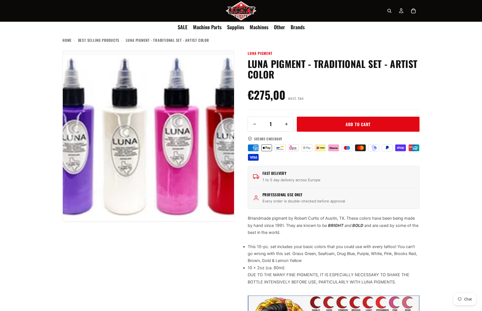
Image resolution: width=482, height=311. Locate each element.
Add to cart (358, 124)
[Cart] (413, 11)
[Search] (389, 11)
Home (67, 40)
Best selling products (98, 40)
